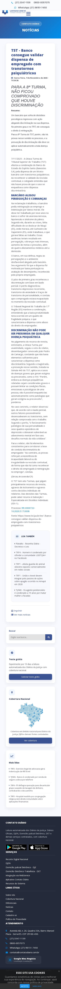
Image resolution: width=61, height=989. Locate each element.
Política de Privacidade (16, 919)
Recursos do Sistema (15, 883)
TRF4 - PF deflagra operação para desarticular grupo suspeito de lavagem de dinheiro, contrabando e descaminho (29, 788)
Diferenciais (11, 903)
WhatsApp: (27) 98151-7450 (32, 7)
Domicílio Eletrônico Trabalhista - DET (23, 871)
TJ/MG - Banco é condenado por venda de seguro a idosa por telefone (28, 778)
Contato (9, 911)
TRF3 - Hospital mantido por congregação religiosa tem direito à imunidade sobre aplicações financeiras (27, 799)
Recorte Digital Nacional (17, 859)
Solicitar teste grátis (30, 676)
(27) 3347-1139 (22, 2)
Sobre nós (10, 895)
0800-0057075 (42, 2)
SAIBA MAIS (36, 986)
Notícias (9, 907)
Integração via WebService (18, 875)
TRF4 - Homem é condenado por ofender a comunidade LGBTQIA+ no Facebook (30, 555)
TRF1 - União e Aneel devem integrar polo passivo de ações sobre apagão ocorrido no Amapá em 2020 (30, 580)
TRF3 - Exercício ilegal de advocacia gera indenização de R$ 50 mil (27, 770)
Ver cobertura (30, 740)
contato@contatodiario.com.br (24, 952)
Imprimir (17, 610)
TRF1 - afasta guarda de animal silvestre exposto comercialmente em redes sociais (30, 567)
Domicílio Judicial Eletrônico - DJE (21, 867)
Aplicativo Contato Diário (17, 879)
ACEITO (24, 986)
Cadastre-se (11, 915)
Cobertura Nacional (15, 899)
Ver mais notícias (21, 614)
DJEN (8, 863)
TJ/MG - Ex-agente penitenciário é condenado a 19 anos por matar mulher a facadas (30, 593)
